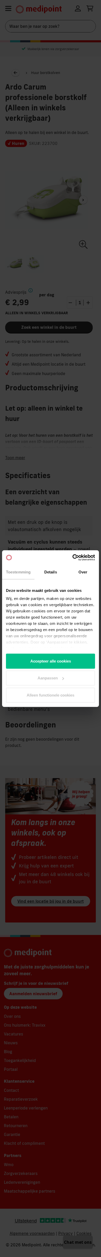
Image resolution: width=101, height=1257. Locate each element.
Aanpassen (48, 678)
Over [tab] (82, 572)
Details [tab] (50, 572)
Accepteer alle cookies (50, 661)
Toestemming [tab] (18, 572)
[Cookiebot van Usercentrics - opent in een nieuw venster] (72, 557)
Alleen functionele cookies (50, 695)
